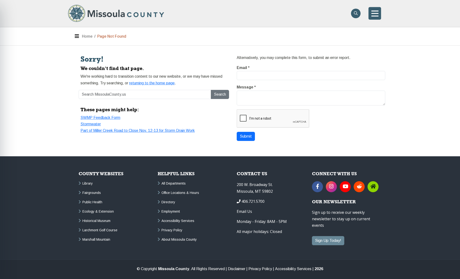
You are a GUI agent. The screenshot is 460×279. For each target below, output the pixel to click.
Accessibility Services (177, 220)
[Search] (356, 13)
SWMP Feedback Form (100, 118)
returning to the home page (152, 83)
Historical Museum (96, 220)
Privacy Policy (171, 230)
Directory (168, 202)
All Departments (173, 183)
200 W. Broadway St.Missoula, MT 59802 (255, 188)
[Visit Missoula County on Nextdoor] (373, 186)
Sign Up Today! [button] (328, 240)
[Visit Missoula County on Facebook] (317, 186)
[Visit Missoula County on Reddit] (359, 186)
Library (87, 183)
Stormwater (90, 124)
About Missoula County (179, 239)
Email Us (244, 211)
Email (243, 68)
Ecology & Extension (98, 211)
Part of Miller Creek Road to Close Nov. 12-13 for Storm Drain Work (137, 130)
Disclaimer (236, 269)
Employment (170, 211)
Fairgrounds (91, 192)
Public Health (92, 202)
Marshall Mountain (96, 239)
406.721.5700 (253, 201)
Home (87, 36)
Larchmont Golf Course (99, 230)
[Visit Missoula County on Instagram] (331, 186)
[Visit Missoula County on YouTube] (345, 186)
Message (246, 87)
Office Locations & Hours (180, 192)
